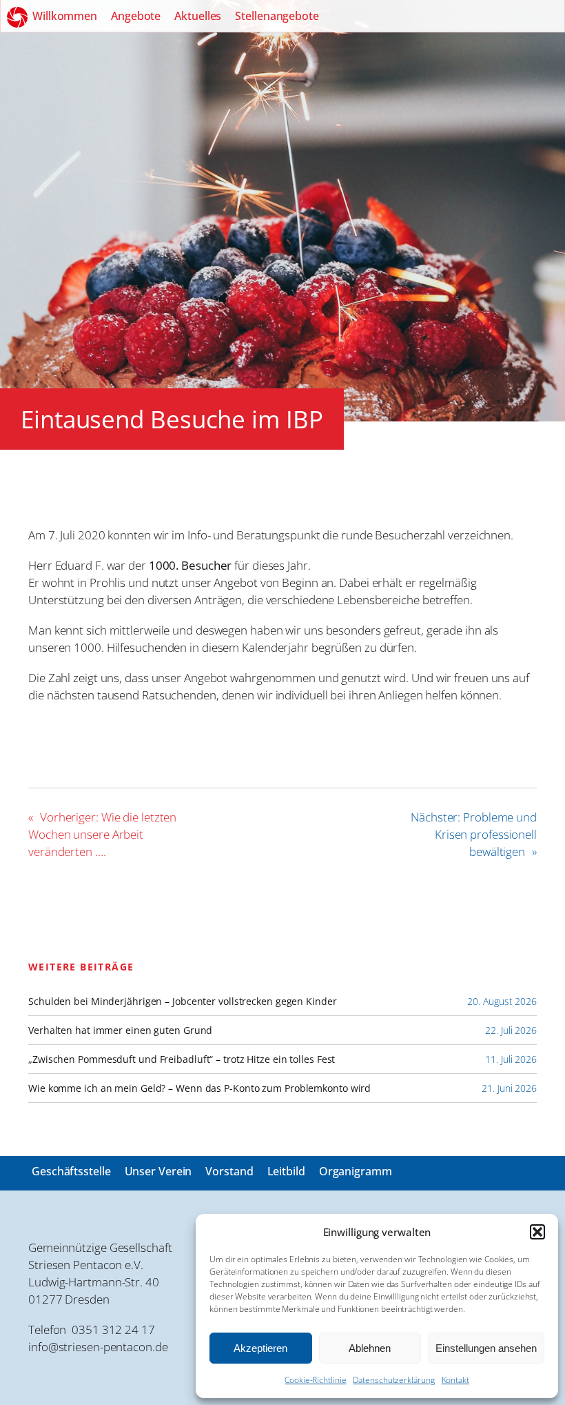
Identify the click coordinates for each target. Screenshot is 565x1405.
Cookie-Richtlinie (315, 1380)
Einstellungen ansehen (486, 1348)
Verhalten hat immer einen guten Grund (120, 1030)
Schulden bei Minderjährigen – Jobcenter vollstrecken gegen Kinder (182, 1001)
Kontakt (455, 1380)
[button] (537, 1232)
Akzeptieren (260, 1348)
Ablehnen (370, 1348)
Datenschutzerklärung (393, 1380)
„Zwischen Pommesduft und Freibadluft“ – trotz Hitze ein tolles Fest (181, 1059)
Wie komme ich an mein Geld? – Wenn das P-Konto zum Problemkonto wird (199, 1088)
